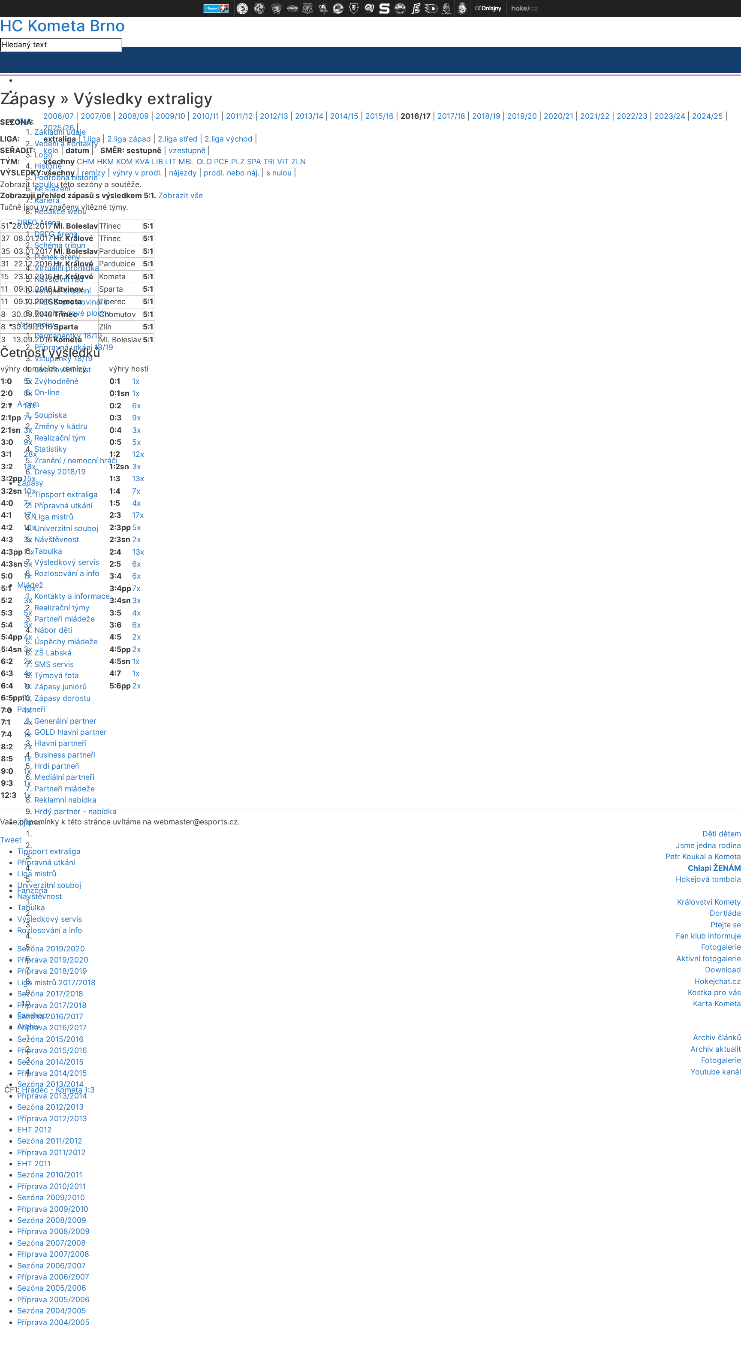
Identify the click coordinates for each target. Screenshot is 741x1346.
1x (27, 575)
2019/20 (522, 116)
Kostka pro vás (714, 992)
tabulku (45, 184)
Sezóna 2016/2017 (50, 1016)
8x (28, 393)
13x (138, 478)
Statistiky (50, 448)
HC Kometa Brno (62, 25)
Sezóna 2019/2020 (51, 948)
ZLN (298, 161)
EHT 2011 (34, 1163)
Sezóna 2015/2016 (50, 1039)
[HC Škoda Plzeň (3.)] (276, 8)
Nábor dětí (53, 629)
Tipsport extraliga (66, 494)
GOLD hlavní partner (70, 731)
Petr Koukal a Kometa (703, 856)
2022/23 (632, 116)
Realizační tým (59, 437)
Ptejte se (726, 924)
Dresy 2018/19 (60, 471)
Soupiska (50, 414)
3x (28, 430)
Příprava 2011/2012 (51, 1152)
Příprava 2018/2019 (52, 970)
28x (30, 454)
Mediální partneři (64, 777)
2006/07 (58, 116)
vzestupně (187, 150)
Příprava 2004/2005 (53, 1322)
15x (30, 478)
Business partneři (65, 754)
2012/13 (274, 116)
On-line (47, 392)
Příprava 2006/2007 (53, 1276)
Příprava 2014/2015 (52, 1072)
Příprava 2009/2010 (52, 1208)
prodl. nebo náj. (231, 172)
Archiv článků (717, 1037)
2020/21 (558, 116)
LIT (170, 161)
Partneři (31, 709)
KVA (142, 161)
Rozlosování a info (66, 573)
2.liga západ (129, 138)
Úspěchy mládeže (66, 641)
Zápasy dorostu (62, 698)
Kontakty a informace (72, 596)
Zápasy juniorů (60, 686)
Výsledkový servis (66, 562)
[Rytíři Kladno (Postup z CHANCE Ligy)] (446, 8)
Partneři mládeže (64, 618)
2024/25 (707, 116)
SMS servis (54, 664)
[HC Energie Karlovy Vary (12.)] (415, 8)
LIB (157, 161)
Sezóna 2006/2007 (51, 1265)
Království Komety (709, 901)
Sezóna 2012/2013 (50, 1106)
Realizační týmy (62, 607)
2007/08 (96, 116)
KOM (124, 161)
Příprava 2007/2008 (53, 1253)
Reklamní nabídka (65, 799)
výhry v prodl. (137, 172)
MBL (186, 161)
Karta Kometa (717, 1003)
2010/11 (205, 116)
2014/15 (344, 116)
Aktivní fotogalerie (708, 958)
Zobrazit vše (180, 195)
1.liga (91, 138)
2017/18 (451, 116)
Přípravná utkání (63, 505)
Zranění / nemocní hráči (75, 460)
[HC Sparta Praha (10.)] (384, 8)
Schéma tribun (59, 245)
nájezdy (183, 172)
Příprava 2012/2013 (52, 1118)
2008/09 (133, 116)
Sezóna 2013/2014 (50, 1084)
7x (28, 417)
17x (30, 514)
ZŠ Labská (53, 652)
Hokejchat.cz (717, 981)
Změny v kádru (60, 426)
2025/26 (58, 127)
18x (30, 405)
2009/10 (170, 116)
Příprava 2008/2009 (53, 1231)
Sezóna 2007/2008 (51, 1242)
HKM (105, 161)
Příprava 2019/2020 (52, 959)
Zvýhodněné (56, 381)
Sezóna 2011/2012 (49, 1140)
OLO (204, 161)
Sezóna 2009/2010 (51, 1197)
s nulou (279, 172)
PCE (221, 161)
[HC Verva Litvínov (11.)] (400, 8)
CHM (86, 161)
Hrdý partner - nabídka (75, 811)
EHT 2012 (34, 1129)
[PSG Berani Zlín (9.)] (369, 8)
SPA (254, 161)
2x (28, 661)
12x (138, 454)
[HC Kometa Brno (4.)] (292, 8)
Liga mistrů (53, 516)
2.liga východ (229, 138)
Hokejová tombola (708, 879)
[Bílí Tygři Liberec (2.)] (259, 8)
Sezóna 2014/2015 (50, 1061)
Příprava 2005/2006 (53, 1299)
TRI (269, 161)
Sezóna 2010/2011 (49, 1174)
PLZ (238, 161)
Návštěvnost (56, 539)
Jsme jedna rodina (708, 845)
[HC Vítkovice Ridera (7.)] (338, 8)
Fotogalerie (721, 946)
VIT (283, 161)
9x (28, 442)
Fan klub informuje (708, 935)
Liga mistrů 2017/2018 (56, 982)
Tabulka (48, 550)
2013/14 (309, 116)
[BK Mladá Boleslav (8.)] (353, 8)
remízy (93, 172)
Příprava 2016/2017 (52, 1027)
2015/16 (379, 116)
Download (723, 969)
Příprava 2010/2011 (51, 1186)
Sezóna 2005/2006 (51, 1287)
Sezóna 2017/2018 (50, 993)
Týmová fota (56, 675)
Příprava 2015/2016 (52, 1050)
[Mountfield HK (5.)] (307, 8)
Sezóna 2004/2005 (51, 1310)
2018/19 (486, 116)
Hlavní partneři (60, 743)
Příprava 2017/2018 (52, 1005)
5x (28, 381)
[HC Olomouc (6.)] (323, 8)
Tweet (10, 839)
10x (30, 490)
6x (136, 405)
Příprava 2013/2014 (52, 1095)
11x (29, 551)
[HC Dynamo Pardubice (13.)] (431, 8)
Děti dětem (721, 833)
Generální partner (65, 720)
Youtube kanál (715, 1071)
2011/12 (239, 116)
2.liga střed (178, 138)
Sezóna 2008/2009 (51, 1220)
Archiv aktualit (715, 1048)
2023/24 (669, 116)
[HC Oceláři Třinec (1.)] (242, 8)
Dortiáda (725, 912)
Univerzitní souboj (66, 528)
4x (28, 636)
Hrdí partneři (57, 765)
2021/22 (595, 116)
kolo (51, 150)
